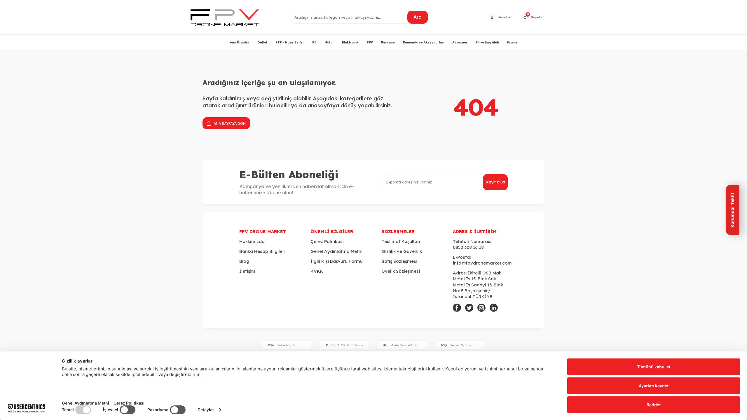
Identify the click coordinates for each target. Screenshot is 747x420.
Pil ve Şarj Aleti (487, 42)
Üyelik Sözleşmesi (401, 271)
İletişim (247, 271)
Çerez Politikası (327, 241)
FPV (370, 42)
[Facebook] (457, 308)
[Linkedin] (494, 308)
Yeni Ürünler (239, 42)
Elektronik (350, 42)
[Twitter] (469, 308)
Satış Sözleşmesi (399, 261)
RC (314, 42)
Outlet (262, 42)
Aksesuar (459, 42)
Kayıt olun (495, 182)
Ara (417, 17)
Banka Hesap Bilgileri (262, 251)
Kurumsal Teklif (732, 210)
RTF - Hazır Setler (289, 42)
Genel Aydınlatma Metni (336, 251)
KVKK (316, 271)
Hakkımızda (252, 241)
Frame (512, 42)
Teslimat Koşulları (401, 241)
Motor (329, 42)
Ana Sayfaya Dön (229, 123)
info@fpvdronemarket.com (482, 263)
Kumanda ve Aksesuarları (423, 42)
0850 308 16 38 (468, 247)
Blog (244, 261)
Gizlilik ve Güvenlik (402, 251)
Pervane (388, 42)
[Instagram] (481, 308)
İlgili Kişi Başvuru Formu (336, 261)
